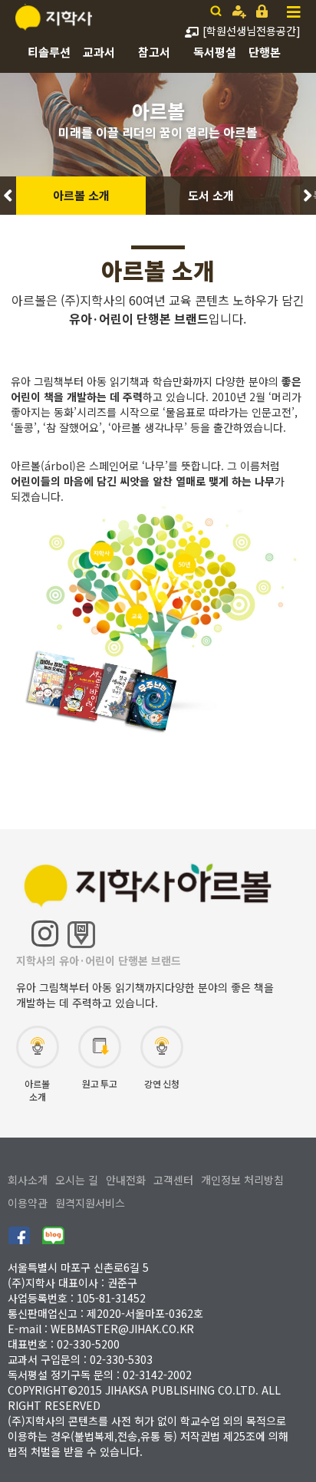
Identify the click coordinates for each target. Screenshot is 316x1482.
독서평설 (214, 52)
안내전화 (126, 1179)
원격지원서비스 (90, 1202)
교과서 (99, 52)
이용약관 (28, 1202)
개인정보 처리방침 (242, 1179)
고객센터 (173, 1179)
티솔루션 (49, 52)
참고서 (154, 52)
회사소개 (28, 1179)
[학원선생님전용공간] (251, 30)
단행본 (265, 52)
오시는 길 (76, 1179)
